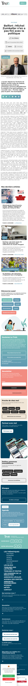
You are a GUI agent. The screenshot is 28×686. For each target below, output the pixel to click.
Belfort (10, 46)
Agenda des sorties (13, 579)
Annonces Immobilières (10, 582)
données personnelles (17, 392)
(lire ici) (22, 112)
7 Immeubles (18, 471)
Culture (4, 201)
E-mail (3, 381)
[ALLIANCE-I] (14, 17)
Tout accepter (8, 676)
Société (9, 559)
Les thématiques (11, 551)
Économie (10, 555)
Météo (7, 587)
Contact (8, 590)
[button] (3, 96)
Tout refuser (9, 679)
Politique (14, 22)
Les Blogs (8, 565)
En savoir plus (5, 363)
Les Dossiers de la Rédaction (12, 574)
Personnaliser (8, 682)
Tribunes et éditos (12, 571)
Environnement (12, 561)
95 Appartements (8, 471)
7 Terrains (14, 474)
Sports (16, 269)
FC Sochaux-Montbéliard (9, 269)
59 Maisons (6, 474)
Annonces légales (12, 577)
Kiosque (7, 585)
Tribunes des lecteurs (10, 568)
